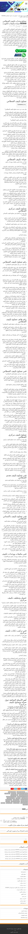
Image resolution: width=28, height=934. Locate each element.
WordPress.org (24, 917)
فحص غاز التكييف (16, 799)
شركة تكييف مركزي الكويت (10, 315)
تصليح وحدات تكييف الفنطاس (22, 796)
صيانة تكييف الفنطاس (10, 798)
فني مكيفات (25, 804)
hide (24, 104)
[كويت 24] (14, 6)
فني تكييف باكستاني (24, 803)
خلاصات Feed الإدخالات (22, 913)
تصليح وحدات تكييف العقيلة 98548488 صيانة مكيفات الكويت (18, 817)
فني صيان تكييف (9, 803)
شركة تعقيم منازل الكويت (11, 584)
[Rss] (15, 930)
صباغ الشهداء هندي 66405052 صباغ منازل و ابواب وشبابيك (15, 851)
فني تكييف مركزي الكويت (8, 146)
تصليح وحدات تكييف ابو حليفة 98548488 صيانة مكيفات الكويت (10, 821)
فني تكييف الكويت (14, 605)
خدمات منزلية (13, 928)
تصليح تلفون (12, 685)
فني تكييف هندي (16, 803)
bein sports (23, 872)
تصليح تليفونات (23, 876)
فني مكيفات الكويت (10, 203)
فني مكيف (3, 803)
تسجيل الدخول (24, 910)
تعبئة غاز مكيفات (24, 798)
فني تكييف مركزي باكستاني (10, 530)
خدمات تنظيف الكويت (21, 880)
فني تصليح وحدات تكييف (15, 801)
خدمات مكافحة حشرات (21, 889)
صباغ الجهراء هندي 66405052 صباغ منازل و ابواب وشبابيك (16, 854)
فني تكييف (20, 256)
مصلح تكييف (22, 361)
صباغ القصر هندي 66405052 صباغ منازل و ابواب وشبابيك (16, 856)
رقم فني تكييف (11, 218)
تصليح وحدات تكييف (14, 795)
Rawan (24, 25)
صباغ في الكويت (22, 892)
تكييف (11, 511)
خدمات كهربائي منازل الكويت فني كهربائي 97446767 (15, 887)
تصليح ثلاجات (22, 675)
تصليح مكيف (14, 793)
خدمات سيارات (23, 885)
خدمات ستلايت (23, 883)
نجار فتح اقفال (23, 903)
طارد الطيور (23, 894)
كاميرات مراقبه (23, 898)
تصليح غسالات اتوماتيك (8, 675)
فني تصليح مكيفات (24, 801)
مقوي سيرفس (23, 900)
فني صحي (24, 896)
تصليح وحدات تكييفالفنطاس (11, 796)
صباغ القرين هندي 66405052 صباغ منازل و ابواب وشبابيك (16, 858)
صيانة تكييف (18, 798)
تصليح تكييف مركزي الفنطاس (22, 793)
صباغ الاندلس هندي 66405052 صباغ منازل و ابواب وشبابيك (15, 849)
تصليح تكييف (20, 15)
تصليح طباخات (18, 673)
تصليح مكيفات (7, 793)
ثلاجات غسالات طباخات (21, 878)
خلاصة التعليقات (24, 915)
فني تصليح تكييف (18, 86)
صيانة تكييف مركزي (17, 177)
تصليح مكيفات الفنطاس (23, 795)
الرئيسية (25, 15)
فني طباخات (14, 680)
